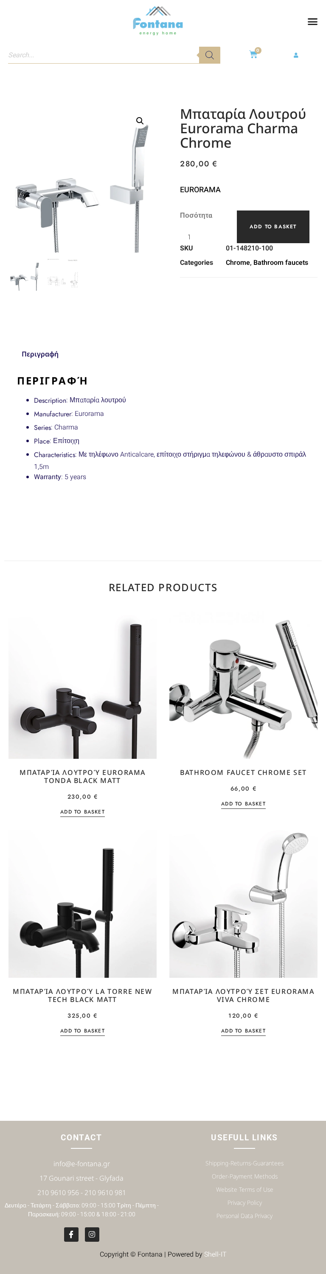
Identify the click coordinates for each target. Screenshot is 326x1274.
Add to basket (273, 226)
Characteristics (54, 455)
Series (42, 427)
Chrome (238, 263)
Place (42, 441)
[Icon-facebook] (71, 1234)
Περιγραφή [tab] (40, 354)
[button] (312, 21)
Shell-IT (215, 1254)
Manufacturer (52, 414)
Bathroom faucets (280, 263)
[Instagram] (92, 1234)
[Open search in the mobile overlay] (114, 55)
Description (50, 400)
